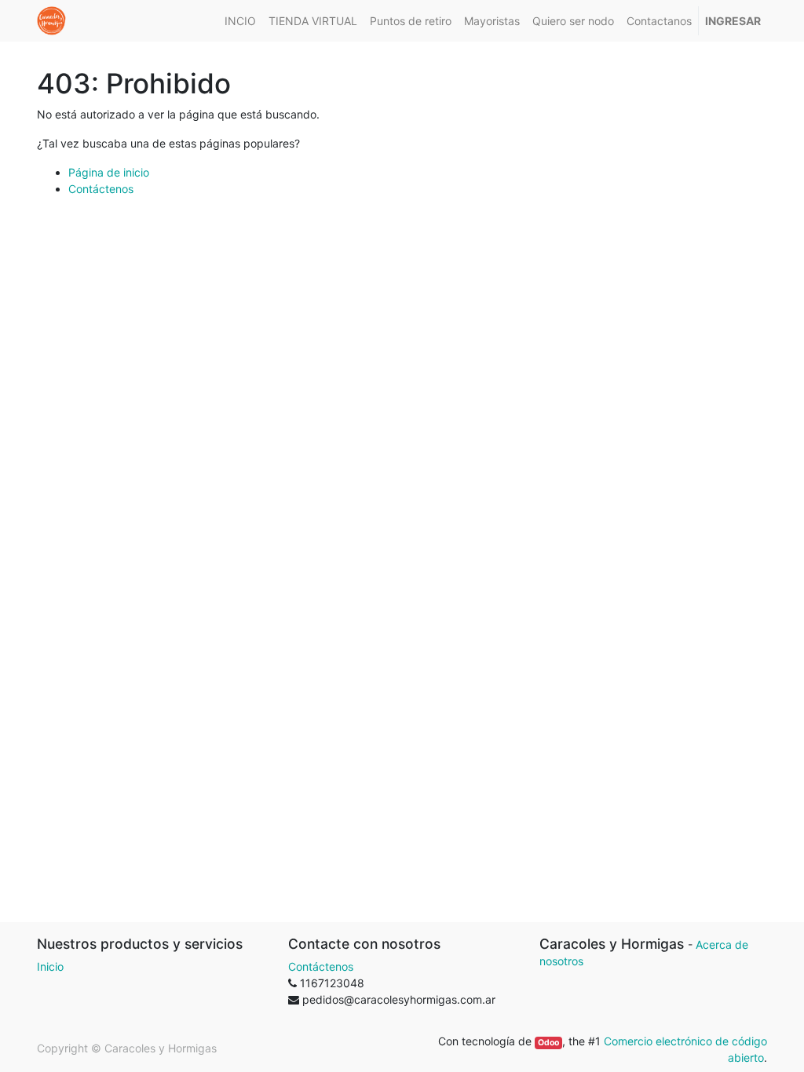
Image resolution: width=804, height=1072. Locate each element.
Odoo (548, 1042)
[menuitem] (240, 20)
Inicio (50, 966)
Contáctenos (100, 188)
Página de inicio (108, 172)
